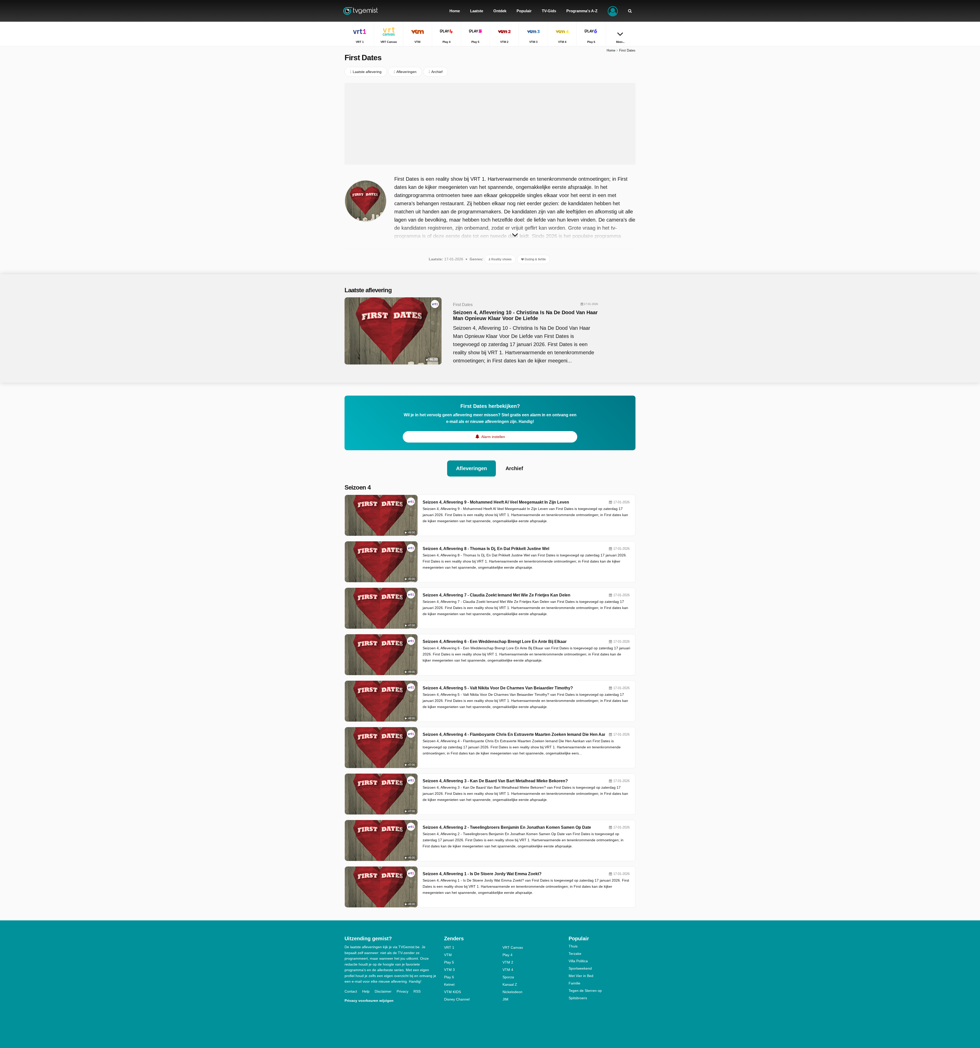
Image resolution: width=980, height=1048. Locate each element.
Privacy (402, 991)
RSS (417, 991)
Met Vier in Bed (581, 976)
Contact (351, 991)
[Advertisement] (490, 124)
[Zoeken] (630, 11)
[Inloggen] (613, 11)
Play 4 (507, 955)
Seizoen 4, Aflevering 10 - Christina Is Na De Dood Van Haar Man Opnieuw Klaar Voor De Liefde (525, 315)
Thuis (573, 946)
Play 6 (449, 977)
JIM (505, 999)
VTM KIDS (452, 992)
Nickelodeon (512, 992)
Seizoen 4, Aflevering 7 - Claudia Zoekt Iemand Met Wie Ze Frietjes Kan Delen (496, 595)
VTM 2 (508, 962)
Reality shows (501, 259)
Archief (514, 468)
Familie (574, 983)
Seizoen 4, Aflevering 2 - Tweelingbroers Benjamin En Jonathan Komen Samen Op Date (507, 827)
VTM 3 (449, 970)
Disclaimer (383, 991)
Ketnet (449, 984)
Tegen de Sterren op (585, 991)
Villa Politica (578, 961)
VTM (448, 955)
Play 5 (449, 962)
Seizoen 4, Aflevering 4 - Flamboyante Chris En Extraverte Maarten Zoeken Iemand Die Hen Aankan (518, 734)
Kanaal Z (510, 984)
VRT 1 (449, 947)
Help (366, 991)
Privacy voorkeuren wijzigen (369, 1000)
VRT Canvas (513, 947)
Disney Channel (457, 999)
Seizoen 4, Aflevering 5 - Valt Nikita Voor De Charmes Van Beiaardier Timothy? (498, 688)
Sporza (508, 977)
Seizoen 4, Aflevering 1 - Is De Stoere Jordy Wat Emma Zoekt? (482, 874)
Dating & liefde (535, 259)
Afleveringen (471, 468)
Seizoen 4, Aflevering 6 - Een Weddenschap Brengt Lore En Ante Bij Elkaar (495, 641)
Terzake (575, 954)
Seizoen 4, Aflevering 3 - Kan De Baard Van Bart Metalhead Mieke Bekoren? (495, 781)
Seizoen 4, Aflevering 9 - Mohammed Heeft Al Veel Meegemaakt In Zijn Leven (496, 502)
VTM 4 (508, 970)
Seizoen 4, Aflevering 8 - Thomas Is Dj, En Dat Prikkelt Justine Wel (486, 548)
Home (611, 50)
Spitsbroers (578, 998)
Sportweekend (580, 968)
